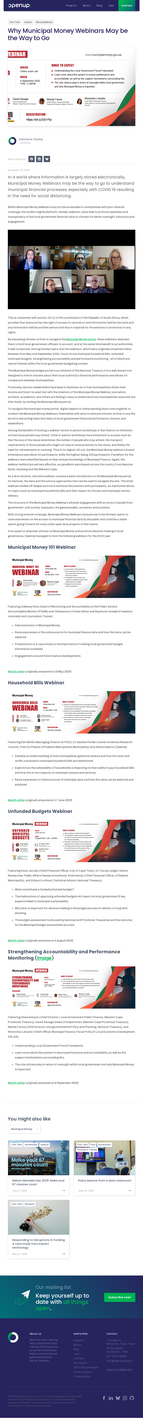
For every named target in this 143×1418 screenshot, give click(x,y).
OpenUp (44, 1144)
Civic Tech (16, 1144)
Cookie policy (82, 1376)
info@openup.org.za (120, 1361)
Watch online (16, 671)
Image (44, 958)
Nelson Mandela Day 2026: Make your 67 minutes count (38, 1182)
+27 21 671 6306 (117, 1356)
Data (93, 1144)
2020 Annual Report (86, 1367)
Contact (79, 1358)
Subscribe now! (119, 1297)
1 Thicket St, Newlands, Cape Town (121, 1342)
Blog (76, 1349)
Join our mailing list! (119, 1369)
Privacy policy (82, 1372)
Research (29, 1204)
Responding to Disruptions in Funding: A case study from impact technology (38, 1244)
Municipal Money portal (81, 339)
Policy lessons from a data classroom (104, 1181)
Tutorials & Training (87, 1149)
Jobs (77, 1354)
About (77, 1345)
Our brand (80, 1363)
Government (31, 1144)
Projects (79, 1340)
